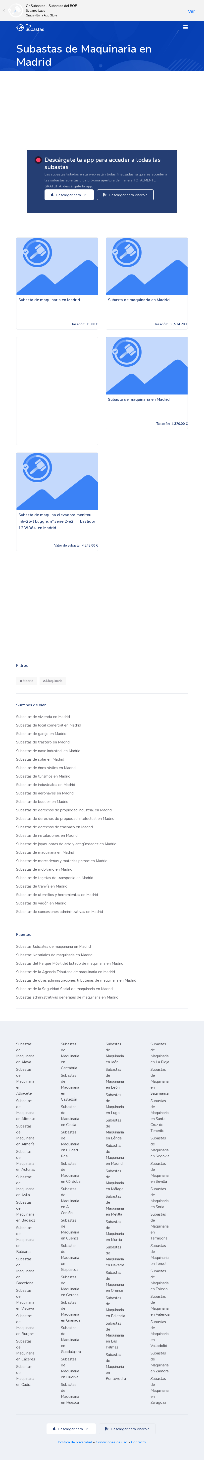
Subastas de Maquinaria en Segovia (160, 1147)
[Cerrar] (3, 10)
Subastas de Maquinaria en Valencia (160, 1305)
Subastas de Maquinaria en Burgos (25, 1324)
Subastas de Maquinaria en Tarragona (160, 1226)
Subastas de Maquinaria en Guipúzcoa (70, 1257)
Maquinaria (54, 681)
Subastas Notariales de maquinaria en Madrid (54, 955)
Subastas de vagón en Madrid (41, 903)
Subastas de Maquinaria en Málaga (115, 1180)
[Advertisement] (102, 108)
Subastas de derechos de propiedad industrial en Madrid (64, 810)
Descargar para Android (128, 194)
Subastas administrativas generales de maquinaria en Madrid (67, 997)
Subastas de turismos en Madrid (43, 776)
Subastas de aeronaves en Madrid (45, 793)
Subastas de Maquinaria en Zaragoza (160, 1390)
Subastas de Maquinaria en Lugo (115, 1103)
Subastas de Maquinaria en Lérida (115, 1129)
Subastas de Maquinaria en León (115, 1078)
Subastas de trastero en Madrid (43, 742)
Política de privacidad (75, 1442)
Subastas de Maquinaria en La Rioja (160, 1053)
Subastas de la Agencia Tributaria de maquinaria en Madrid (65, 971)
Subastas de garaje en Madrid (41, 733)
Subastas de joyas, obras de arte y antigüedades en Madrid (66, 844)
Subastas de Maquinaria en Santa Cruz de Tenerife (160, 1115)
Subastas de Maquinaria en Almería (25, 1135)
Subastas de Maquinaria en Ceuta (70, 1115)
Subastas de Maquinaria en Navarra (115, 1256)
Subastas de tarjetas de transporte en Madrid (54, 877)
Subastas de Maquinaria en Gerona (70, 1286)
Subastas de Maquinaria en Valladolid (160, 1333)
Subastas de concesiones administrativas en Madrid (59, 911)
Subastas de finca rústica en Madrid (46, 767)
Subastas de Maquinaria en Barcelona (25, 1271)
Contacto (138, 1442)
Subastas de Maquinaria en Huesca (70, 1393)
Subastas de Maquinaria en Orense (115, 1281)
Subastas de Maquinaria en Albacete (25, 1081)
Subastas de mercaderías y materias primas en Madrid (61, 860)
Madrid (27, 681)
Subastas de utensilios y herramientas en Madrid (57, 894)
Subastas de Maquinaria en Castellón (70, 1087)
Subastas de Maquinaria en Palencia (115, 1306)
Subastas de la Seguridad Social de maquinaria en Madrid (64, 988)
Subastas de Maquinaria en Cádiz (25, 1375)
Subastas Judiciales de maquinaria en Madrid (53, 946)
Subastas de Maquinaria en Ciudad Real (70, 1144)
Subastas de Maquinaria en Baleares (25, 1239)
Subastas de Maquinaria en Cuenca (70, 1229)
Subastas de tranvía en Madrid (41, 886)
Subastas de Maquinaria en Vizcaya (25, 1299)
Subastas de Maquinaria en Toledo (160, 1280)
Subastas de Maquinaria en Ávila (25, 1186)
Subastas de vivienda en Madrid (43, 716)
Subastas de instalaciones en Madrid (47, 835)
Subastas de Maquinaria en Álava (25, 1053)
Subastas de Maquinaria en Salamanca (160, 1081)
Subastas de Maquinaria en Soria (160, 1197)
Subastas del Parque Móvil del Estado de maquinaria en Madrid (69, 963)
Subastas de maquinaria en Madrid (45, 852)
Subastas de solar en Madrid (40, 759)
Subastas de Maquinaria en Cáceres (25, 1350)
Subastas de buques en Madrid (42, 801)
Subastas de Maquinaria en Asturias (25, 1160)
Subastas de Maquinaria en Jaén (115, 1053)
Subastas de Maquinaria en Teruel (160, 1254)
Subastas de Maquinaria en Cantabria (70, 1056)
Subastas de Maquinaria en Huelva (70, 1368)
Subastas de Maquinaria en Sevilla (160, 1172)
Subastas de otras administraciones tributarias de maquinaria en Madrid (76, 980)
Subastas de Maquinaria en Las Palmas (115, 1335)
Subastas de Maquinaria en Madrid (115, 1154)
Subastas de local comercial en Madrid (48, 725)
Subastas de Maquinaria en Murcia (115, 1230)
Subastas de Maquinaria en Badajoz (25, 1211)
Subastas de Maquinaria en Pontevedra (116, 1366)
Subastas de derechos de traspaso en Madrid (54, 827)
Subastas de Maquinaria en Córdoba (71, 1172)
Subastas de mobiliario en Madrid (44, 869)
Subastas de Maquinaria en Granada (70, 1311)
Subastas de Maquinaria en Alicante (25, 1109)
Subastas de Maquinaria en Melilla (115, 1205)
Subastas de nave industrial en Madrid (48, 750)
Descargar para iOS (71, 194)
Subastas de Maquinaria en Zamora (160, 1362)
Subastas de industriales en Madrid (45, 784)
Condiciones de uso (111, 1442)
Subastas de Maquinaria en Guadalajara (71, 1339)
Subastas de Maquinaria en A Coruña (70, 1200)
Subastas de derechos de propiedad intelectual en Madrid (65, 818)
